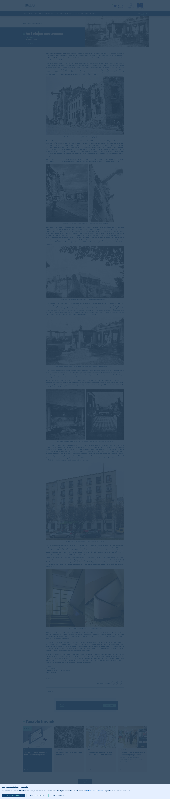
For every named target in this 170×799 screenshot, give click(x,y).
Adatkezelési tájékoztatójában (95, 791)
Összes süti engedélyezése (13, 795)
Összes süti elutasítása (37, 795)
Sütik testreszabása (58, 795)
